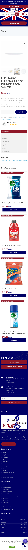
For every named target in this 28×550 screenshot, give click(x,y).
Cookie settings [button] (5, 546)
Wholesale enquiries (8, 477)
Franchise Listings (14, 362)
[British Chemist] (14, 10)
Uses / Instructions (7, 135)
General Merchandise (19, 117)
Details (4, 148)
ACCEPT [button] (12, 547)
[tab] (14, 131)
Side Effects (5, 141)
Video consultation (7, 507)
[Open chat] (25, 541)
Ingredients (5, 145)
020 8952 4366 (11, 392)
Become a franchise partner (14, 366)
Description (5, 131)
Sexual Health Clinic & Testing (10, 496)
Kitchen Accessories (6, 119)
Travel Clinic (6, 498)
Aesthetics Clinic (7, 487)
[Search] (17, 14)
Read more (14, 340)
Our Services (6, 500)
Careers (5, 464)
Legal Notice (6, 461)
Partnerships (6, 502)
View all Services (7, 485)
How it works (6, 457)
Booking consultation (8, 509)
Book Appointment (14, 23)
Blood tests (6, 489)
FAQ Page (5, 459)
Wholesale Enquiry (14, 6)
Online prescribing (7, 491)
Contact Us (5, 470)
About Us (5, 452)
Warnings (4, 138)
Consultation (6, 505)
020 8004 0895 (11, 382)
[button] (24, 43)
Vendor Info (5, 151)
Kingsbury (5, 455)
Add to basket (21, 112)
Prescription (6, 475)
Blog (4, 468)
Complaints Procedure (8, 472)
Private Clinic (6, 494)
